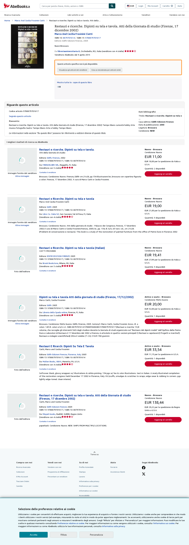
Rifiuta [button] (64, 534)
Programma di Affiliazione (58, 472)
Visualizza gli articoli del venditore (73, 70)
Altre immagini (22, 176)
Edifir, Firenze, (53, 157)
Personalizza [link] (96, 534)
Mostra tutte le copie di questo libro (74, 82)
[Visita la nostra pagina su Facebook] (143, 468)
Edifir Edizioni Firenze (57, 407)
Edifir (49, 207)
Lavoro (82, 476)
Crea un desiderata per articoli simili (106, 70)
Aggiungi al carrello (163, 174)
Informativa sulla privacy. (113, 526)
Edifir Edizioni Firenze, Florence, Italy (64, 354)
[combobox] (74, 5)
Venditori (146, 15)
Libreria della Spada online (55, 312)
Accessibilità (84, 495)
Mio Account (153, 6)
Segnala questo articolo (20, 116)
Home (7, 20)
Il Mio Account (22, 476)
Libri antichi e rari (75, 15)
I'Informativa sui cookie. (164, 523)
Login (141, 6)
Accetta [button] (33, 534)
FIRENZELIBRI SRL (51, 165)
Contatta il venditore (47, 172)
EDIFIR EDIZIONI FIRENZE (58, 256)
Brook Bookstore (50, 263)
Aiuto (179, 6)
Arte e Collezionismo (112, 15)
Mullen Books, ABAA (52, 361)
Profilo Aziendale (86, 467)
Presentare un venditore (57, 476)
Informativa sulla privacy (89, 481)
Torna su (94, 454)
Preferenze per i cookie (88, 486)
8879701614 (69, 37)
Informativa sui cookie (88, 491)
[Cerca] (112, 5)
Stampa (82, 472)
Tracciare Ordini (22, 481)
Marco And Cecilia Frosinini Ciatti (30, 20)
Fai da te (113, 467)
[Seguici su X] (143, 474)
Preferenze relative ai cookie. (71, 523)
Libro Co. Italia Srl (51, 214)
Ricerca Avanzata (12, 15)
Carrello (19, 486)
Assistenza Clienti (117, 472)
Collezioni (43, 15)
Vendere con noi (177, 15)
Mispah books (49, 414)
